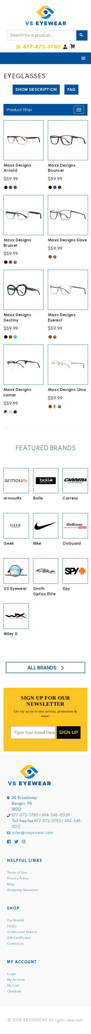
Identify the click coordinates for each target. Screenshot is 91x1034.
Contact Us (15, 943)
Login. (12, 974)
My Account (16, 979)
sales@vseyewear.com (32, 833)
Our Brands (15, 920)
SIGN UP (68, 732)
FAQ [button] (71, 89)
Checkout (14, 991)
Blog (10, 884)
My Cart (13, 985)
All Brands (42, 668)
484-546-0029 (56, 815)
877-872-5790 (47, 821)
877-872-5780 (25, 815)
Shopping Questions (22, 890)
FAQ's (12, 926)
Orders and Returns (22, 932)
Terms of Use (17, 872)
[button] (72, 47)
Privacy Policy (17, 878)
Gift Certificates (19, 937)
